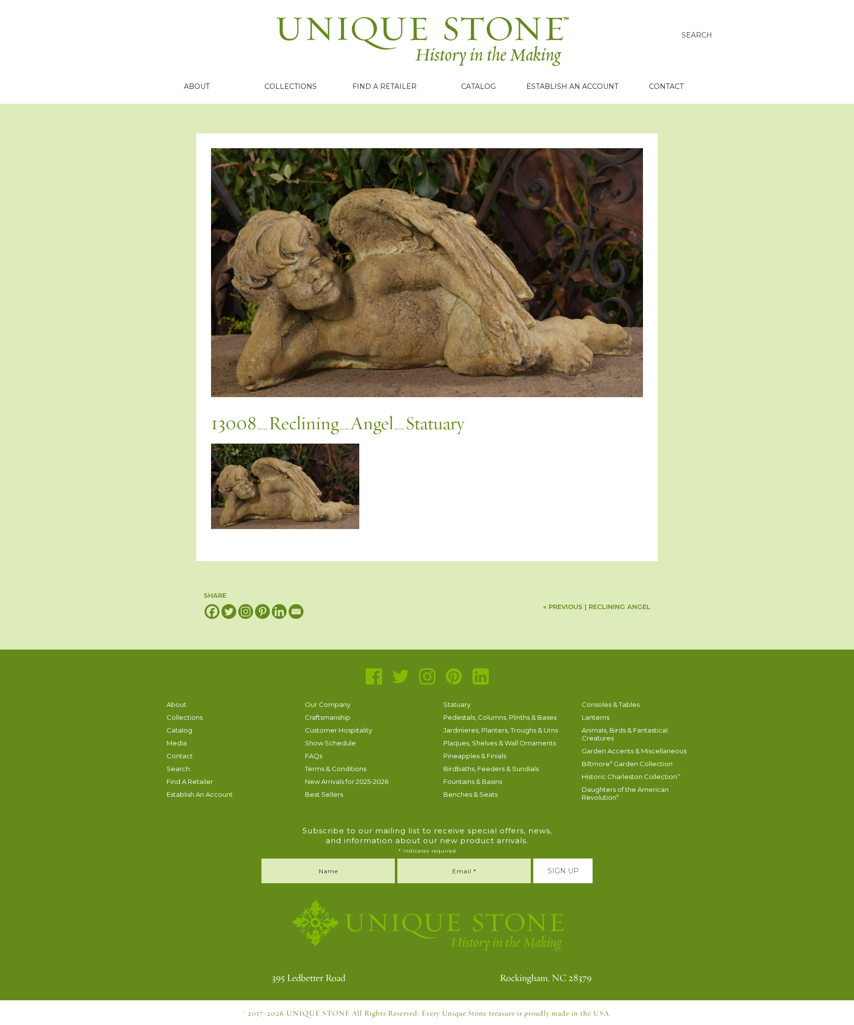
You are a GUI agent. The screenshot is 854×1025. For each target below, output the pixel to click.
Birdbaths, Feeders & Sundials (491, 769)
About (197, 86)
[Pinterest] (262, 611)
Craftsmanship (327, 717)
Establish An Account (572, 86)
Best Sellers (324, 794)
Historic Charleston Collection (631, 776)
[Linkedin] (279, 611)
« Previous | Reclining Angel (596, 607)
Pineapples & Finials (474, 756)
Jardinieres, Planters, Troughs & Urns (500, 730)
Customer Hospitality (338, 730)
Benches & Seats (470, 794)
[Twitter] (228, 611)
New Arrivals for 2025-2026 (346, 781)
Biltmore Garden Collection (627, 764)
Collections (290, 86)
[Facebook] (212, 611)
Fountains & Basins (472, 781)
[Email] (296, 611)
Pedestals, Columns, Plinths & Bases (499, 717)
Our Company (327, 704)
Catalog (478, 86)
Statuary (456, 704)
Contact (666, 86)
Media (177, 743)
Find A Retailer (384, 86)
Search (178, 769)
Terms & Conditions (335, 769)
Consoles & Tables (611, 704)
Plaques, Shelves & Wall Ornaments (499, 743)
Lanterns (595, 717)
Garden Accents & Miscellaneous (634, 751)
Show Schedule (330, 743)
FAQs (313, 756)
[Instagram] (245, 611)
